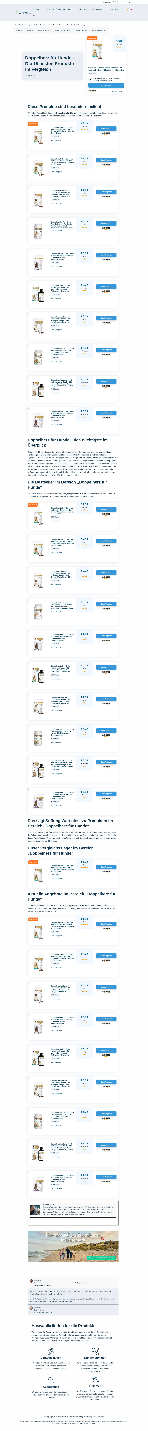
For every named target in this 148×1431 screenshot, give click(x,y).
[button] (34, 15)
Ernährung (37, 9)
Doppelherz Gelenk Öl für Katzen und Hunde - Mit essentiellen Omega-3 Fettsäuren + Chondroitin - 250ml (61, 288)
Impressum (62, 1417)
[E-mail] (31, 1221)
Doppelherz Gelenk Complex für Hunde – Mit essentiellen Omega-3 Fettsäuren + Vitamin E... (106, 69)
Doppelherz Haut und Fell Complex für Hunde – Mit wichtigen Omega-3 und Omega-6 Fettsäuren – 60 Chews (60, 193)
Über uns (87, 1417)
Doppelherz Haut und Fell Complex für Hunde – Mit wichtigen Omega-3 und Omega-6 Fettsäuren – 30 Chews (60, 320)
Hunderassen (97, 9)
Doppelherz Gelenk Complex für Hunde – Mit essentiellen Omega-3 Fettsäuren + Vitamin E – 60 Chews (62, 130)
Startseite (17, 25)
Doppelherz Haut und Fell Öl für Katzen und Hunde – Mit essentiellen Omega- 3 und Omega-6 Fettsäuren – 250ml (62, 383)
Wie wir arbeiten (98, 1417)
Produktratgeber (113, 9)
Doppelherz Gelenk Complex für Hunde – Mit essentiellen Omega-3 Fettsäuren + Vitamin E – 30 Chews (62, 162)
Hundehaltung (82, 9)
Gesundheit (67, 9)
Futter (36, 25)
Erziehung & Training (54, 9)
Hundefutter (43, 25)
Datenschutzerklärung (75, 1417)
